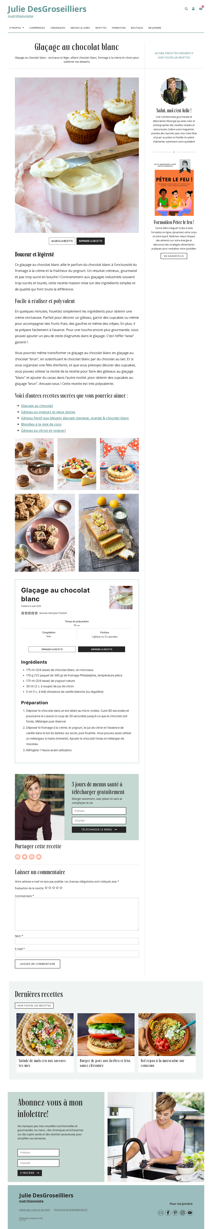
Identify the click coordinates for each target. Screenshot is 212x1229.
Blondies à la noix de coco (41, 424)
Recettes (100, 27)
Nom (19, 936)
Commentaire (24, 896)
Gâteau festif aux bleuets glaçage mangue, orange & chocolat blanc (75, 418)
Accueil (159, 53)
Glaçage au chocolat (37, 405)
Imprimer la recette (90, 241)
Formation (119, 27)
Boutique (137, 27)
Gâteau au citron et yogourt (43, 430)
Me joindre (154, 27)
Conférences (37, 27)
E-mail (20, 949)
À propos (15, 27)
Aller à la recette (62, 241)
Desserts (186, 53)
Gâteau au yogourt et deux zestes (48, 411)
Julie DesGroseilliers (47, 8)
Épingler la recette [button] (52, 649)
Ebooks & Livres (80, 27)
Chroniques (57, 27)
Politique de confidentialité (70, 1210)
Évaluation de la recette (29, 888)
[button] (186, 9)
